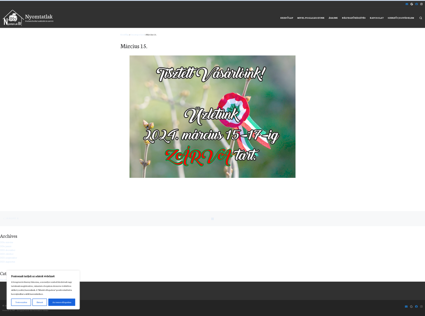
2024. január (5, 246)
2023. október (6, 253)
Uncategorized (137, 34)
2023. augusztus (7, 261)
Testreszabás (21, 302)
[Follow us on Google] (412, 4)
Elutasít (40, 302)
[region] (43, 290)
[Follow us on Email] (407, 4)
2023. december (7, 250)
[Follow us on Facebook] (416, 4)
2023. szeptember (8, 257)
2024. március (6, 242)
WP (13, 310)
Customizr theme (40, 310)
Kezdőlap (124, 34)
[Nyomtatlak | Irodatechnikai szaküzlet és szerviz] (13, 16)
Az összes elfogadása (61, 302)
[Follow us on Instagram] (421, 4)
